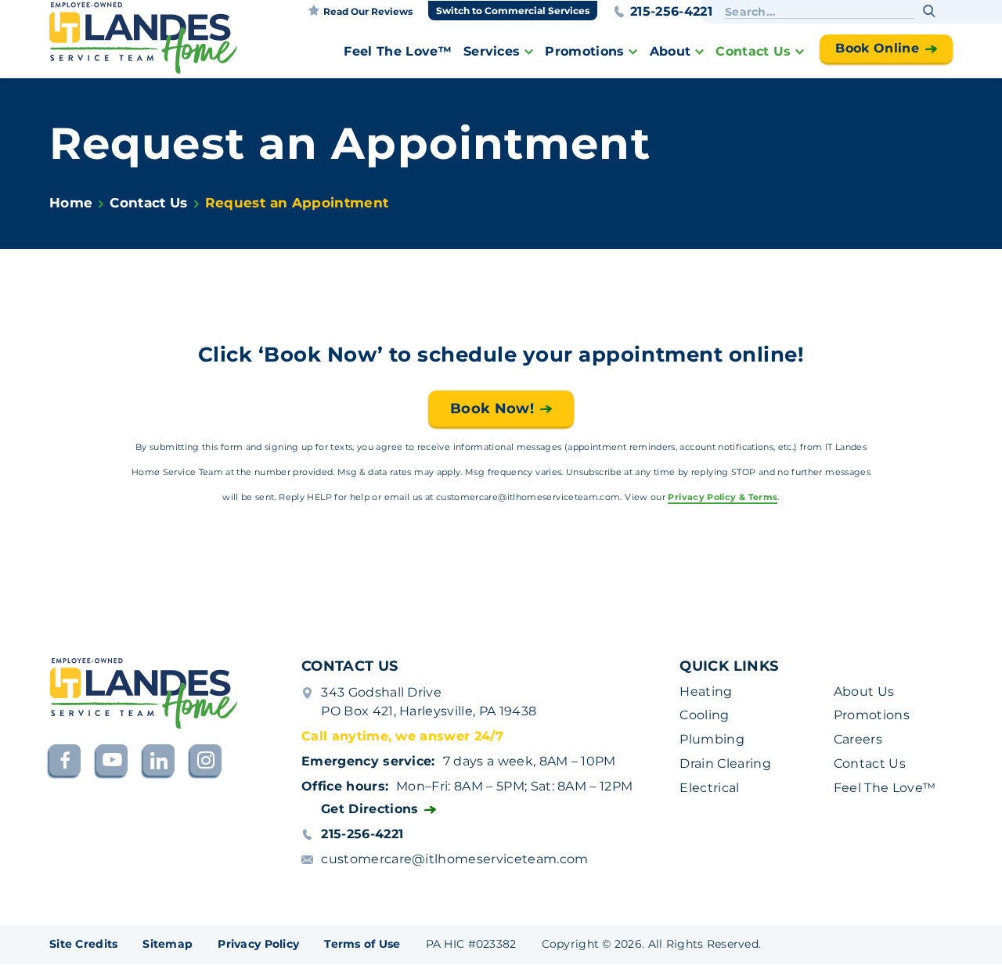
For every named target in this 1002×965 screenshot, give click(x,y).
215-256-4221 (671, 11)
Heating (705, 691)
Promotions (584, 51)
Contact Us (753, 51)
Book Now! (492, 408)
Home (70, 203)
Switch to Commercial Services (512, 10)
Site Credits (83, 944)
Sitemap (167, 944)
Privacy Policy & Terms (722, 497)
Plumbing (711, 739)
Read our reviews (368, 11)
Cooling (704, 715)
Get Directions (369, 808)
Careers (858, 739)
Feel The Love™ (397, 51)
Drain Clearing (724, 763)
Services (492, 51)
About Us (864, 691)
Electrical (709, 787)
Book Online (877, 48)
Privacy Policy (258, 944)
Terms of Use (362, 944)
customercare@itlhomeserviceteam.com (454, 859)
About (670, 51)
